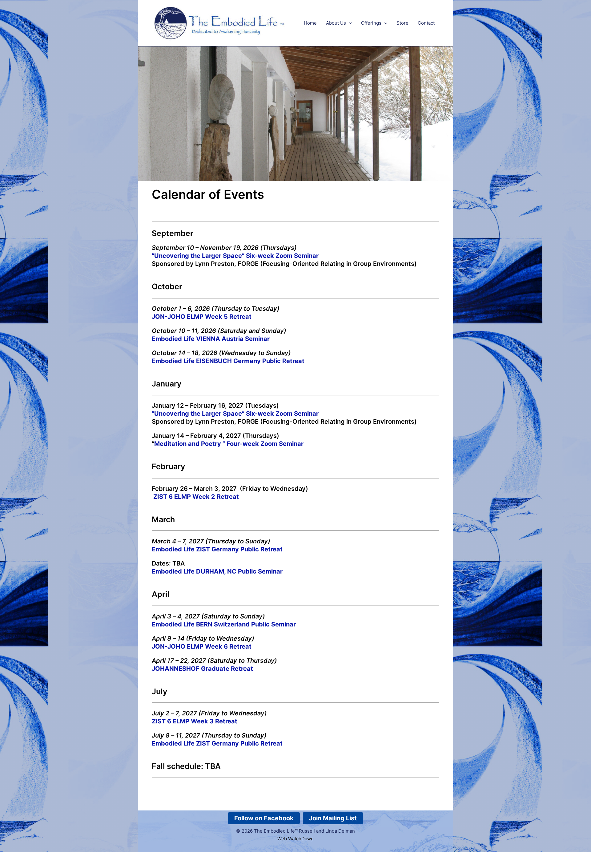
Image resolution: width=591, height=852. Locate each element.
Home (310, 23)
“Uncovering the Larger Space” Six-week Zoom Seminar (235, 413)
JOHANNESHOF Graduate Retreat (202, 668)
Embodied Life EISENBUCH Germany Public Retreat (228, 361)
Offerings (371, 23)
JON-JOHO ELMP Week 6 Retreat (201, 646)
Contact (426, 23)
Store (402, 23)
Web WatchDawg (295, 839)
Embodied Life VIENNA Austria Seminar (211, 338)
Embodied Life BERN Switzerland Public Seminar (224, 624)
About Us (336, 23)
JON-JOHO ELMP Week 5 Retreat (201, 316)
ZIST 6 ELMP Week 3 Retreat (194, 721)
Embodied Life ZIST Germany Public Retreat (217, 549)
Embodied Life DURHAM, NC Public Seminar (217, 571)
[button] (349, 23)
